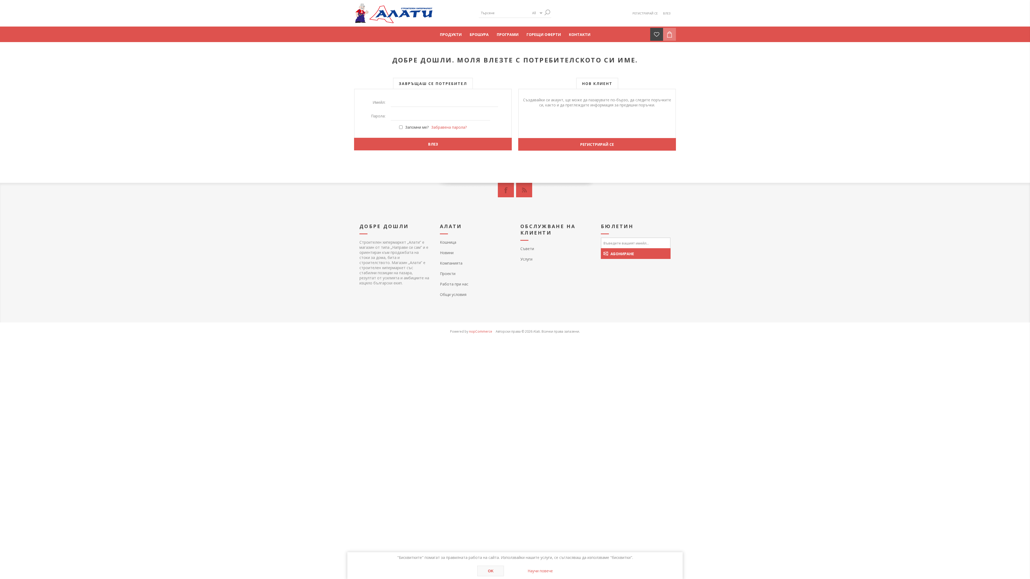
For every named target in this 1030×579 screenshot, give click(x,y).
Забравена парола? (449, 127)
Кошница (448, 242)
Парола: (378, 115)
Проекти (447, 273)
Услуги (526, 259)
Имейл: (379, 102)
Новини (447, 252)
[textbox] (504, 13)
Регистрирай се (645, 13)
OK (491, 571)
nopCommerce (480, 331)
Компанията (451, 263)
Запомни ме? (417, 127)
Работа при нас (454, 284)
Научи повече (540, 570)
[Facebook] (506, 190)
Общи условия (453, 294)
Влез (667, 13)
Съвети (527, 248)
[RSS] (524, 190)
